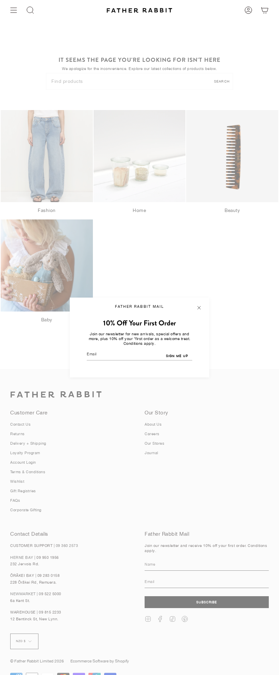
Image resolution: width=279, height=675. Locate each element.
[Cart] (265, 10)
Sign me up (177, 356)
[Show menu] (14, 10)
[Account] (248, 10)
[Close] (199, 307)
